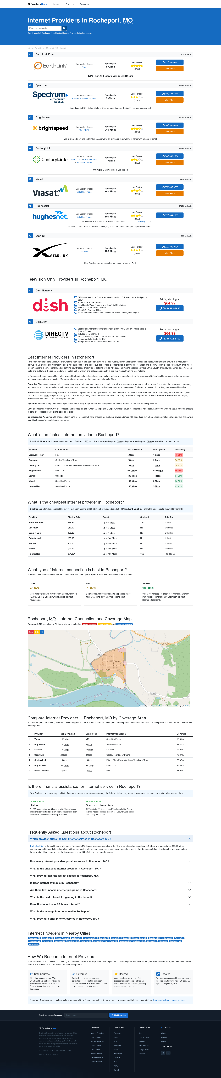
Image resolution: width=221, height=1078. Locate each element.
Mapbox (187, 706)
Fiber (84, 67)
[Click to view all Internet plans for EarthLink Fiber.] (50, 65)
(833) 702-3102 (171, 338)
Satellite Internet (97, 1057)
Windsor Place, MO (62, 938)
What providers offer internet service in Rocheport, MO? (64, 918)
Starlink (32, 475)
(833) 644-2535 (171, 215)
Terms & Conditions (52, 1054)
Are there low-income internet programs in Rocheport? (63, 890)
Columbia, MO (167, 938)
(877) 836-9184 (171, 246)
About (163, 1033)
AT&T (116, 1041)
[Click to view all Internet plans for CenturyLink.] (50, 159)
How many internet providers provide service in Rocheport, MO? (69, 861)
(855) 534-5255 (171, 93)
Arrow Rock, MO (111, 941)
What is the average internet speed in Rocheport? (60, 911)
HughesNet (34, 486)
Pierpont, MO (47, 941)
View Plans (170, 68)
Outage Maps (144, 1049)
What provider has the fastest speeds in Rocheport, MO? (65, 875)
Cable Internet (96, 1045)
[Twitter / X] (168, 1053)
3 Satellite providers (124, 624)
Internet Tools (144, 1037)
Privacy (41, 1054)
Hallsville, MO (86, 941)
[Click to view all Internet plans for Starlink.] (50, 249)
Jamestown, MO (34, 941)
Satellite (80, 191)
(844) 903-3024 (171, 125)
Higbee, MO (163, 941)
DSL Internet (95, 1049)
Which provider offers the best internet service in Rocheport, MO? (70, 839)
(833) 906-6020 (171, 62)
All (42, 632)
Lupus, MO (127, 938)
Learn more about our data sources (169, 1000)
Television (84, 98)
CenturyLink (35, 465)
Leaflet (141, 706)
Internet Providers (97, 1033)
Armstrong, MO (125, 941)
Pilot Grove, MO (73, 941)
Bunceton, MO (60, 941)
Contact (164, 1041)
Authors (164, 1037)
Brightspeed (35, 470)
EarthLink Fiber (36, 454)
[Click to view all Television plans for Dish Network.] (51, 304)
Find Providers (120, 1015)
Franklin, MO (116, 938)
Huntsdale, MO (47, 938)
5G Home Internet (97, 1041)
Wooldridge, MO (34, 938)
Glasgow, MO (152, 941)
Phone (93, 98)
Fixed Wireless (90, 159)
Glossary (142, 1041)
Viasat (32, 481)
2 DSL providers (105, 624)
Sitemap (142, 1053)
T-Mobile (117, 1057)
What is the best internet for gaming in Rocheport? (61, 897)
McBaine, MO (76, 938)
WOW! (116, 1066)
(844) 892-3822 (171, 308)
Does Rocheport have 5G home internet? (55, 904)
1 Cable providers (89, 624)
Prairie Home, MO (139, 938)
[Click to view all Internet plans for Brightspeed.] (50, 128)
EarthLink (117, 1033)
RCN (115, 1061)
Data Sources (144, 1045)
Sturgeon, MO (33, 944)
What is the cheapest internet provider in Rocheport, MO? (65, 868)
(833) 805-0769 (171, 187)
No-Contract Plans (97, 1061)
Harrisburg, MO (154, 938)
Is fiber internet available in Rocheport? (54, 883)
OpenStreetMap (157, 706)
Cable (75, 98)
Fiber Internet (96, 1037)
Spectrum (33, 460)
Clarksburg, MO (139, 941)
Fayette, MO (179, 938)
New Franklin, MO (90, 938)
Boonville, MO (104, 938)
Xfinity (116, 1037)
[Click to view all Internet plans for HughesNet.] (50, 215)
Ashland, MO (98, 941)
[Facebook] (163, 1053)
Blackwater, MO (175, 941)
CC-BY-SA (173, 706)
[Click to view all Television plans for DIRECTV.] (51, 334)
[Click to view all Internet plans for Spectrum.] (50, 96)
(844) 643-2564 (171, 156)
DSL (87, 130)
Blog (140, 1033)
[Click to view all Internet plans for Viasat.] (50, 190)
